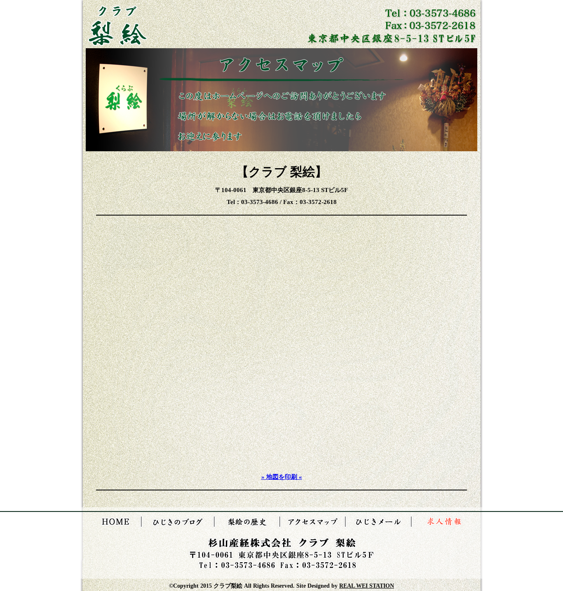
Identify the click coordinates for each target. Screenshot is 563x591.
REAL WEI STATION (366, 585)
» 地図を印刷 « (281, 477)
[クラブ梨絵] (117, 44)
